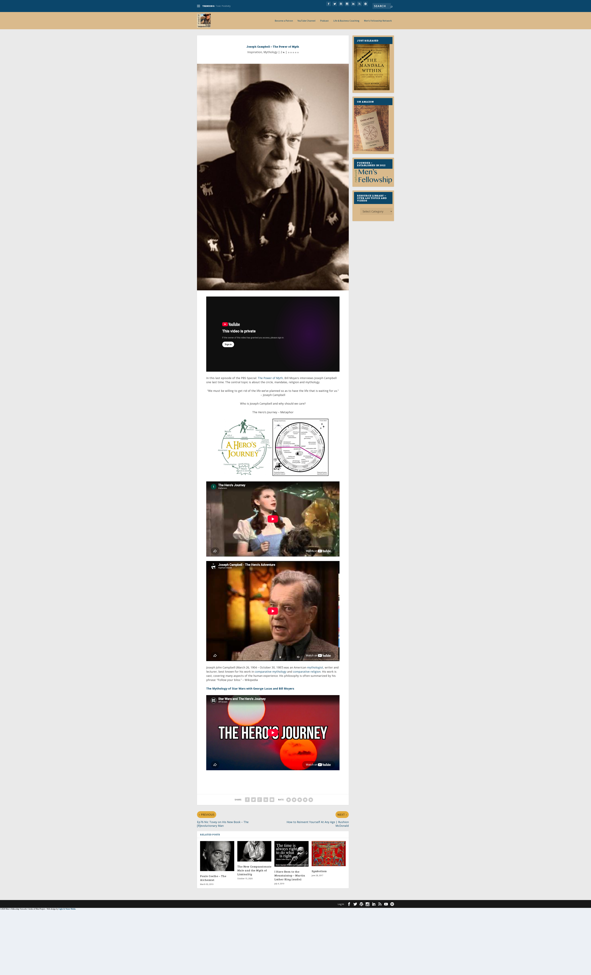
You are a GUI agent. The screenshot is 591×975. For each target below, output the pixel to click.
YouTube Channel (307, 20)
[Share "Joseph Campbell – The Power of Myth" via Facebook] (247, 800)
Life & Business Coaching (346, 20)
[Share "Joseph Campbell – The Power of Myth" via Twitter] (253, 800)
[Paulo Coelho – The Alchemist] (217, 856)
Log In (341, 904)
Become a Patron (284, 20)
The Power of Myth (270, 378)
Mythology (270, 52)
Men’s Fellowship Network (378, 20)
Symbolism (319, 871)
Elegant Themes (218, 903)
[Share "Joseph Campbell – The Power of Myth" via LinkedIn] (266, 800)
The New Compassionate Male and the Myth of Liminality (254, 870)
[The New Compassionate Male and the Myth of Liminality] (254, 851)
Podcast (324, 20)
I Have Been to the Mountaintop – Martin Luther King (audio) (289, 875)
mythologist (315, 667)
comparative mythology (270, 671)
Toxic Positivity (223, 5)
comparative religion (307, 671)
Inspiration (254, 52)
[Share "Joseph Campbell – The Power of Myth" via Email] (272, 800)
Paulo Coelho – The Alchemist (213, 878)
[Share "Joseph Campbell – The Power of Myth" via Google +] (260, 800)
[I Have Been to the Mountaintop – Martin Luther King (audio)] (291, 854)
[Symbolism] (329, 853)
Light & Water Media (67, 909)
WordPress (247, 903)
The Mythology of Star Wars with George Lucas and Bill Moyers (250, 688)
